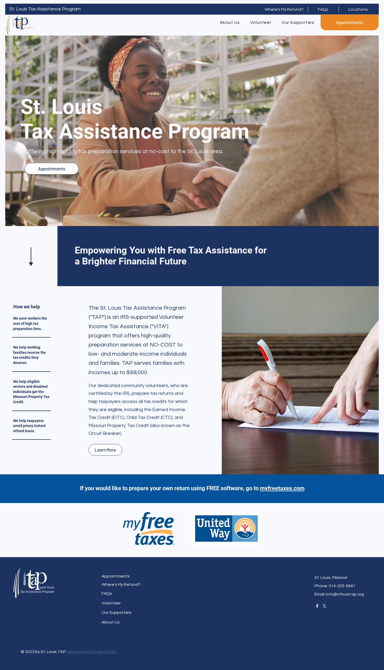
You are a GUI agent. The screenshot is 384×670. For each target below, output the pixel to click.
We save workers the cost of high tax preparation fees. (30, 323)
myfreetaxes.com (282, 488)
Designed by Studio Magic (92, 652)
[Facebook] (317, 606)
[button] (286, 9)
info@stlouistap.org (345, 594)
